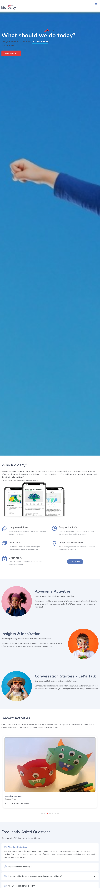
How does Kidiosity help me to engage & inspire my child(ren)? (35, 876)
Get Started (11, 53)
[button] (42, 813)
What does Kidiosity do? (18, 847)
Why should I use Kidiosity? (19, 867)
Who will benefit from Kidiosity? (21, 886)
